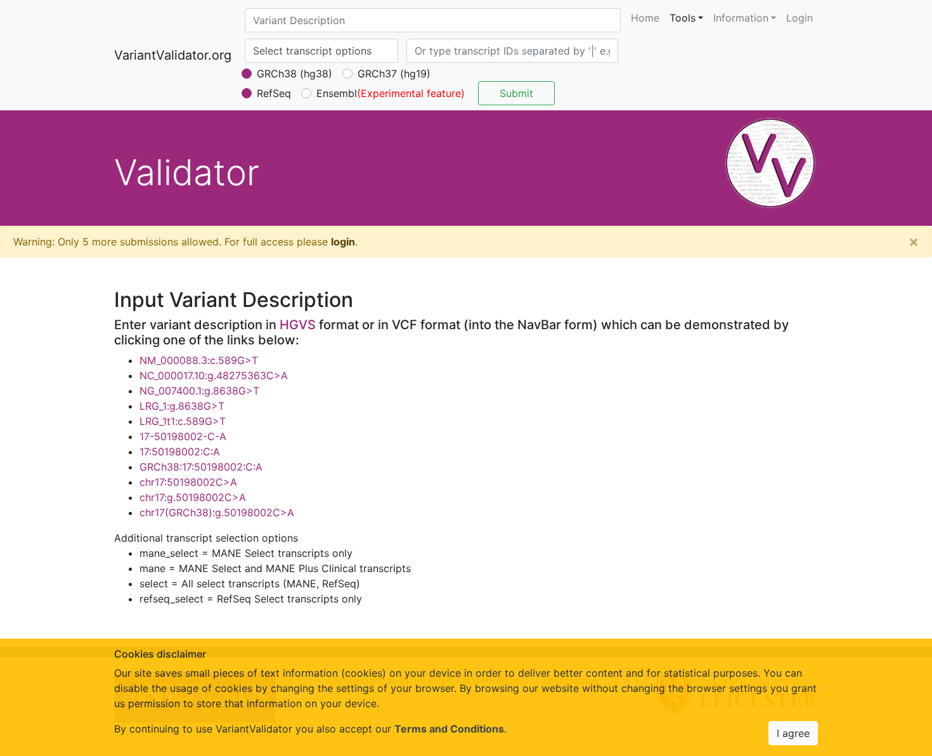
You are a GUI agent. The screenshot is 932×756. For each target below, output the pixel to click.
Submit (516, 93)
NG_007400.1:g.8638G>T (199, 390)
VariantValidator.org (172, 55)
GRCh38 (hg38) (294, 73)
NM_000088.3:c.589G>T (198, 360)
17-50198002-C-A (182, 436)
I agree (793, 733)
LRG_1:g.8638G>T (181, 406)
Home (645, 17)
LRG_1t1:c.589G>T (182, 421)
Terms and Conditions (449, 728)
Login (799, 17)
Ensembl (336, 93)
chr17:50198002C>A (188, 482)
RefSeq (274, 93)
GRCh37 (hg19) (394, 73)
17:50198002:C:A (179, 451)
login (343, 241)
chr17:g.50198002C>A (192, 497)
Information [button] (740, 17)
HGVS (298, 324)
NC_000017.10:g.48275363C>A (213, 375)
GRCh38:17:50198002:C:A (200, 466)
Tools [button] (683, 17)
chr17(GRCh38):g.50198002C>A (216, 512)
